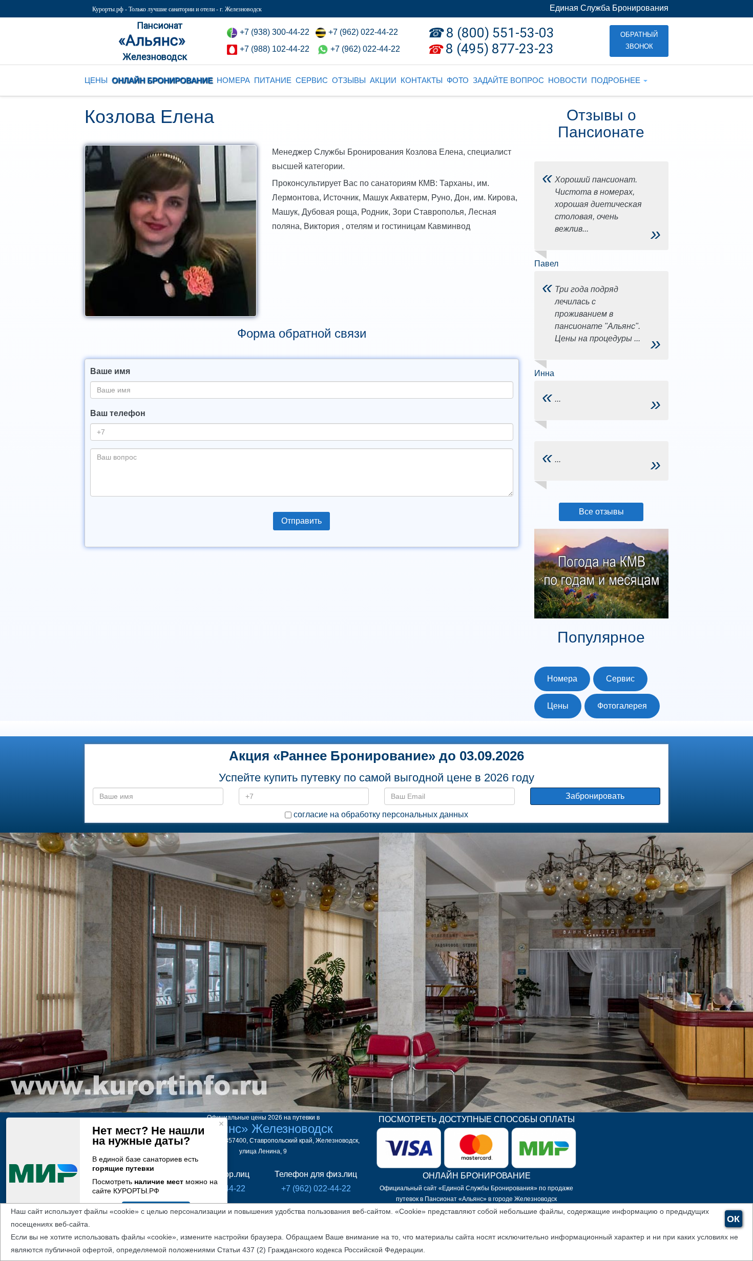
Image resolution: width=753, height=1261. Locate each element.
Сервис (620, 678)
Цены (558, 705)
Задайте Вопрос (508, 80)
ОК (733, 1219)
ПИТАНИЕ (272, 80)
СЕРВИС (312, 80)
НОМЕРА (233, 80)
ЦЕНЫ (96, 80)
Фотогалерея (622, 705)
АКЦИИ (383, 80)
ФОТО (458, 80)
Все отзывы (601, 511)
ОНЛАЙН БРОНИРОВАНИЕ (162, 80)
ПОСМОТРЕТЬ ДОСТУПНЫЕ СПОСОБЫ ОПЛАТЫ (477, 1119)
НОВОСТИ (567, 80)
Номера (562, 678)
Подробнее (616, 80)
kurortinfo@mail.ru (246, 1023)
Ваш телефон (117, 413)
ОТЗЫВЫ (349, 80)
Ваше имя (110, 371)
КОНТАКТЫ (422, 80)
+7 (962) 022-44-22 (365, 49)
